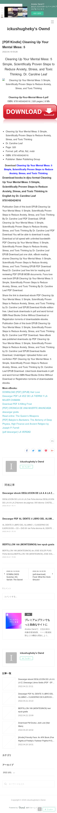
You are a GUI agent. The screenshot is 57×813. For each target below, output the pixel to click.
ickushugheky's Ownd (28, 28)
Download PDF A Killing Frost (17, 403)
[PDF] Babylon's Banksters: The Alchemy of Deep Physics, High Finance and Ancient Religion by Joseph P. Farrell (27, 423)
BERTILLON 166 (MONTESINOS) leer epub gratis (28, 544)
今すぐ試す (37, 13)
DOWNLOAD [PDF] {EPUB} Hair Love (21, 392)
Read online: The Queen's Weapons (20, 415)
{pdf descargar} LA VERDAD (16, 431)
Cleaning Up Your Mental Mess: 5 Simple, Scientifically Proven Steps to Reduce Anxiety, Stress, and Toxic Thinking (28, 169)
